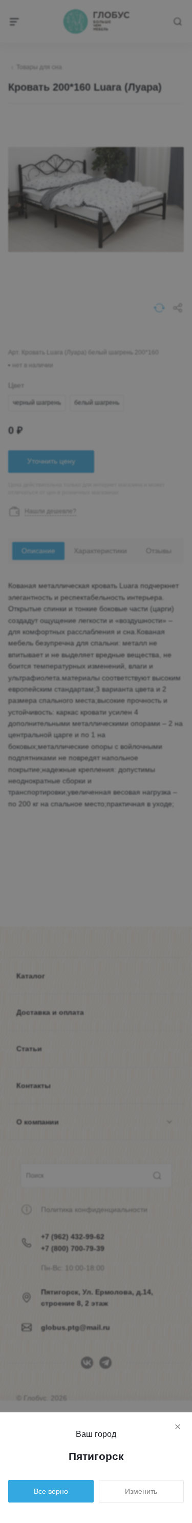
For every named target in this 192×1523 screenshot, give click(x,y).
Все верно (51, 1491)
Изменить (141, 1491)
